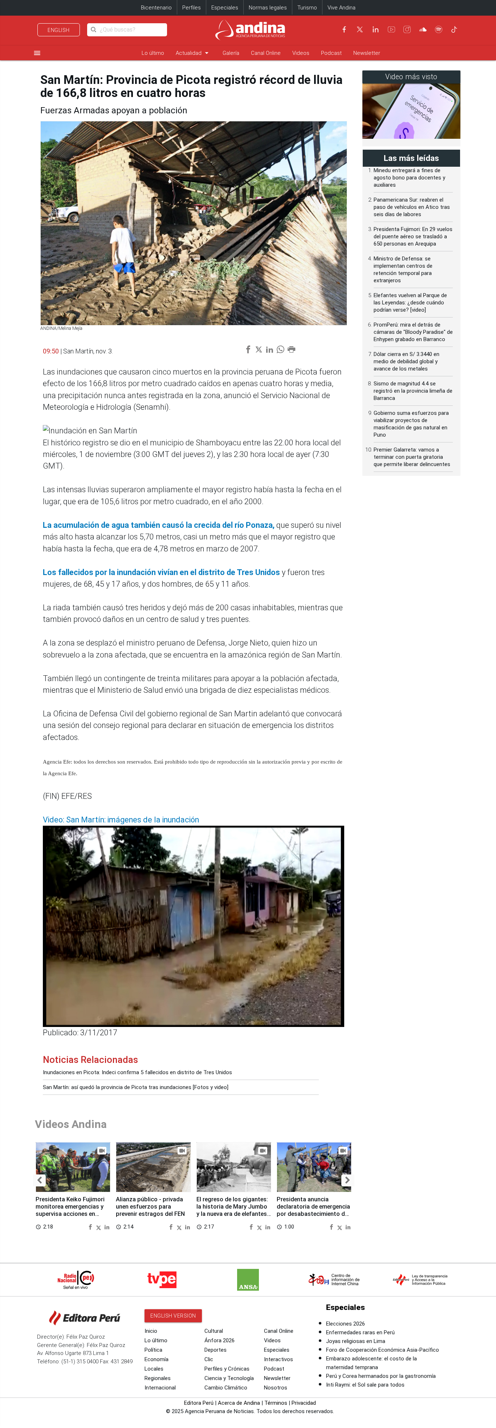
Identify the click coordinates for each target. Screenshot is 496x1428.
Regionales (158, 1378)
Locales (154, 1369)
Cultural (213, 1331)
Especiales (224, 7)
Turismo (307, 7)
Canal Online (266, 53)
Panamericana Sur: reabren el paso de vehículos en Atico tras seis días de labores (412, 207)
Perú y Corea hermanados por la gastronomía (381, 1376)
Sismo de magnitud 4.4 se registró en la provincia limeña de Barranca (413, 390)
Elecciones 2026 (345, 1323)
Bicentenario (156, 7)
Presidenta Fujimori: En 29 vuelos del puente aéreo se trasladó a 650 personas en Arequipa (413, 236)
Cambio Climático (225, 1387)
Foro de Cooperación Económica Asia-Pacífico (382, 1350)
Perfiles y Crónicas (226, 1369)
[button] (39, 1180)
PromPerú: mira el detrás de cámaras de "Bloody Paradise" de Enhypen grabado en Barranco (413, 332)
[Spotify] (438, 29)
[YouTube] (391, 29)
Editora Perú (199, 1403)
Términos (275, 1403)
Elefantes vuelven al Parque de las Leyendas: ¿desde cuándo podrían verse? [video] (410, 302)
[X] (360, 29)
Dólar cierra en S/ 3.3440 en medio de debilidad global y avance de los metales (406, 361)
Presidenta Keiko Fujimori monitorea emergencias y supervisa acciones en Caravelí (70, 1210)
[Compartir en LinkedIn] (106, 1226)
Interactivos (278, 1359)
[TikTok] (454, 29)
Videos (300, 53)
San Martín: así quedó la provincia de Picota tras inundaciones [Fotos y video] (135, 1087)
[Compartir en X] (99, 1226)
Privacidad (304, 1403)
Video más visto (411, 77)
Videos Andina (71, 1124)
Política (153, 1350)
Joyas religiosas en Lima (355, 1341)
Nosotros (275, 1387)
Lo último (153, 53)
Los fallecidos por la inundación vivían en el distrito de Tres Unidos (162, 572)
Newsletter (366, 53)
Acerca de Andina (239, 1403)
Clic (208, 1359)
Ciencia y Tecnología (229, 1378)
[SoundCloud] (423, 29)
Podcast (331, 53)
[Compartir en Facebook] (91, 1226)
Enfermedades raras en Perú (360, 1332)
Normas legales (268, 7)
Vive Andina (341, 7)
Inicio (151, 1331)
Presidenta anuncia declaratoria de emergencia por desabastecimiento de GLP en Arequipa (313, 1210)
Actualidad (193, 53)
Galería (231, 53)
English (59, 30)
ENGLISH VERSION (173, 1316)
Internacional (160, 1387)
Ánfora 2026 (219, 1340)
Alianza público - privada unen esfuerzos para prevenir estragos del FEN (150, 1206)
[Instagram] (407, 29)
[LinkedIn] (375, 29)
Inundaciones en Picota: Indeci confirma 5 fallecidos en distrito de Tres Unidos (137, 1072)
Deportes (215, 1350)
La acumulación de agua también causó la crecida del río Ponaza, (159, 525)
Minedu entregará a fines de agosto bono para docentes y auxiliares (409, 177)
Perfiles (191, 7)
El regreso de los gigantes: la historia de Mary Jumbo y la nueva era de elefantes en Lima (232, 1210)
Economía (156, 1359)
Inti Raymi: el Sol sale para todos (365, 1385)
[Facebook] (344, 29)
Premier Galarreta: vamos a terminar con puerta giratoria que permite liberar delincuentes (412, 457)
